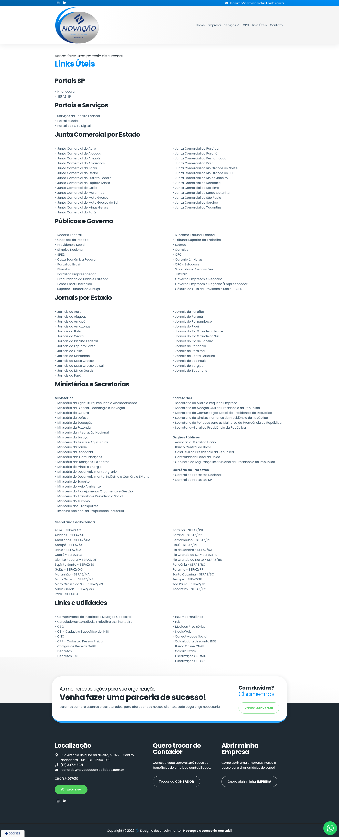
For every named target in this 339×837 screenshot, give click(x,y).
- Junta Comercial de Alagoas (78, 153)
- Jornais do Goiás (69, 351)
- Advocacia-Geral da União (194, 442)
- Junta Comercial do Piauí (192, 163)
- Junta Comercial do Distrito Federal (83, 178)
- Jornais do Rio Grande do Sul (195, 336)
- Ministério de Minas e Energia (78, 467)
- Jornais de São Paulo (189, 361)
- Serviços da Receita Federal (77, 116)
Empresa (214, 25)
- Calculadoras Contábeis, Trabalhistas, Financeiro (93, 621)
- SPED (60, 254)
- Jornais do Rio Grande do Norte (197, 331)
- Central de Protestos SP (192, 480)
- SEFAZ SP (63, 96)
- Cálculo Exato (184, 651)
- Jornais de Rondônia (189, 346)
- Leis (176, 621)
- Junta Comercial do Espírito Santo (82, 183)
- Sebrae (179, 244)
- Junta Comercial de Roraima (195, 188)
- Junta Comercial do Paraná (194, 153)
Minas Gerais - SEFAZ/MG (74, 589)
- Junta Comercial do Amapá (77, 158)
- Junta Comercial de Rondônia (196, 183)
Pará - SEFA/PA (66, 594)
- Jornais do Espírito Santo (75, 346)
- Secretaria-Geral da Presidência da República (209, 427)
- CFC (176, 254)
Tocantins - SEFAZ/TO (189, 589)
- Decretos (63, 651)
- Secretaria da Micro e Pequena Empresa (204, 403)
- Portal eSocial (66, 121)
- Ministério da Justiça (71, 437)
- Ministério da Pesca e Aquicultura (81, 442)
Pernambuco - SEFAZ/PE (191, 540)
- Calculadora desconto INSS (194, 641)
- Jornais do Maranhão (72, 356)
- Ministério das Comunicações (78, 457)
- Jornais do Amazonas (72, 326)
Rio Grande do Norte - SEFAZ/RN (197, 559)
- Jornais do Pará (68, 375)
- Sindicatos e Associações (192, 269)
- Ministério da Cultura (72, 413)
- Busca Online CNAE (188, 646)
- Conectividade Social (189, 636)
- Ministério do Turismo (72, 501)
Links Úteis (259, 25)
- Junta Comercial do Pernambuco (199, 158)
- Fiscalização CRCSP (188, 661)
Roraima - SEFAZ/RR (187, 569)
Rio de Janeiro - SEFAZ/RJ (192, 550)
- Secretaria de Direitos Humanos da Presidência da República (220, 417)
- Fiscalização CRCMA (189, 656)
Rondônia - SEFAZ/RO (188, 564)
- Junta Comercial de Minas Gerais (81, 207)
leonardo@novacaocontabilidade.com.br (92, 769)
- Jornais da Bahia (68, 331)
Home (200, 25)
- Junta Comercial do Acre (75, 148)
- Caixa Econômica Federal (75, 259)
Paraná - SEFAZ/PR (187, 535)
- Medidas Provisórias (188, 626)
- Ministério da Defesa (71, 417)
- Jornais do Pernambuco (192, 321)
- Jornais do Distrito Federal (76, 341)
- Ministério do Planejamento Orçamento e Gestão (94, 491)
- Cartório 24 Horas (187, 259)
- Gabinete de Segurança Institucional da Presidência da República (223, 462)
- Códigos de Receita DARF (75, 646)
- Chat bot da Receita (71, 240)
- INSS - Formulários (187, 617)
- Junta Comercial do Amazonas (80, 163)
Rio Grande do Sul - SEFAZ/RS (194, 555)
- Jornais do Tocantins (189, 370)
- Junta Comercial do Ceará (76, 173)
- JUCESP (179, 274)
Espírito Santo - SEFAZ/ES (74, 564)
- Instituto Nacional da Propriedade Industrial (89, 511)
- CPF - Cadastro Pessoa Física (79, 641)
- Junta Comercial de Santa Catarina (201, 192)
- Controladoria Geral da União (196, 457)
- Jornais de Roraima (188, 351)
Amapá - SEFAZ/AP (69, 545)
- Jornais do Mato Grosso (74, 361)
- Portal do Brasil (67, 264)
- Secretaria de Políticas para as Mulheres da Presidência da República (227, 422)
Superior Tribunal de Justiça (78, 289)
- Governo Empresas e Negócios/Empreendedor (210, 284)
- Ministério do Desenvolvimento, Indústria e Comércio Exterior (103, 476)
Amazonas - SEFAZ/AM (72, 540)
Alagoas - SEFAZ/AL (70, 535)
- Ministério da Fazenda (73, 427)
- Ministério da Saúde (71, 447)
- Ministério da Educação (74, 422)
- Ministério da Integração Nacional (82, 432)
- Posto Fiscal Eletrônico (73, 284)
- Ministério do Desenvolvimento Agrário (86, 471)
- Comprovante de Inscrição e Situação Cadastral (93, 617)
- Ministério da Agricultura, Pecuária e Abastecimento (96, 403)
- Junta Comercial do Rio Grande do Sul (202, 173)
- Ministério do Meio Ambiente (78, 486)
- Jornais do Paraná (187, 316)
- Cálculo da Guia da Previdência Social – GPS (207, 289)
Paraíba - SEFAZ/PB (187, 530)
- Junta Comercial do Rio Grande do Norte (205, 168)
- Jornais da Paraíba (188, 311)
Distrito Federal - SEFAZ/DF (76, 559)
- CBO (59, 626)
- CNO (59, 636)
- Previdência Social (70, 244)
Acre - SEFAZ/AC (68, 530)
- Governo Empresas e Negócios (197, 279)
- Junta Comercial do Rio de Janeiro (200, 178)
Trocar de (176, 781)
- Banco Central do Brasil (191, 447)
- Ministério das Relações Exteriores (82, 462)
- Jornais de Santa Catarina (193, 356)
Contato (276, 25)
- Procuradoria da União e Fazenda (81, 279)
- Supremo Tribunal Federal (193, 235)
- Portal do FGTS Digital (73, 125)
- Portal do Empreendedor (75, 274)
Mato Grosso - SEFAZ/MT (74, 579)
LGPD (245, 25)
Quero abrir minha (249, 781)
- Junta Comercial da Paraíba (195, 148)
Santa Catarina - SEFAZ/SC (193, 574)
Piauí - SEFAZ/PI (184, 545)
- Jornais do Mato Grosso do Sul (79, 365)
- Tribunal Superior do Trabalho (196, 240)
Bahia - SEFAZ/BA (68, 550)
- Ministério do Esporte (72, 481)
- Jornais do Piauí (185, 326)
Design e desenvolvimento (160, 830)
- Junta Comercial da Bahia (76, 168)
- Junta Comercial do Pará (75, 212)
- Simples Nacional (69, 249)
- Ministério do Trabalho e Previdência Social (89, 496)
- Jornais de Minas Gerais (74, 370)
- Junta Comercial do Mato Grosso (81, 197)
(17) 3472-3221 (72, 765)
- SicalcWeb (181, 631)
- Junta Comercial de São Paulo (196, 197)
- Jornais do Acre (68, 311)
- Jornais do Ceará (69, 336)
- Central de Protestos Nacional (196, 475)
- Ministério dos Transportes (76, 506)
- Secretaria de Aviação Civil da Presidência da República (216, 408)
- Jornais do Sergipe (187, 365)
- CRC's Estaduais (185, 264)
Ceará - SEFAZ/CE (69, 555)
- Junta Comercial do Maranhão (79, 192)
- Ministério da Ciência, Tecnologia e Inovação (90, 408)
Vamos (259, 708)
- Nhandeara (65, 91)
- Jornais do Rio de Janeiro (192, 341)
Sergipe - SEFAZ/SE (187, 579)
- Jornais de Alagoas (70, 316)
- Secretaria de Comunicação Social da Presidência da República (222, 413)
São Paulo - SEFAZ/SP (188, 584)
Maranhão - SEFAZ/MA (72, 574)
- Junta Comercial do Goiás (76, 188)
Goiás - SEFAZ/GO (69, 569)
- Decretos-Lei (66, 656)
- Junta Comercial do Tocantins (196, 207)
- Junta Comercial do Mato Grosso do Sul (86, 202)
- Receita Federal (68, 235)
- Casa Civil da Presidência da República (203, 452)
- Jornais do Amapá (70, 321)
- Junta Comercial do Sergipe (195, 202)
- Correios (180, 249)
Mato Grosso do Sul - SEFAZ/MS (79, 584)
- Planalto (62, 269)
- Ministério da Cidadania (74, 452)
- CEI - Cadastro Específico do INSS (82, 631)
